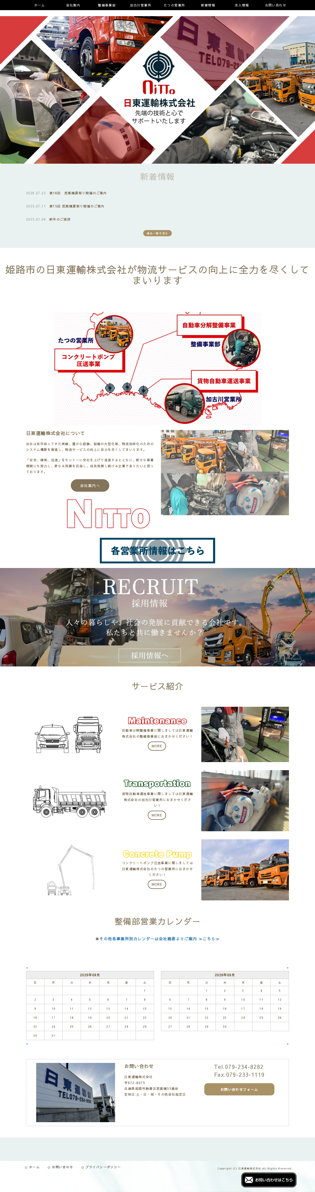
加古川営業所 (140, 5)
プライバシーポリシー (103, 1167)
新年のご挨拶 (60, 219)
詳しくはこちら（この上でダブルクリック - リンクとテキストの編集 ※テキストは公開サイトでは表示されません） (157, 734)
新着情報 (208, 5)
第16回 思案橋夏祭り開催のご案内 (78, 193)
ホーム (39, 5)
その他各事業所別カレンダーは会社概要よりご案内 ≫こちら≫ (159, 938)
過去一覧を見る (157, 233)
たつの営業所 (174, 5)
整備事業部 (107, 5)
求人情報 (242, 5)
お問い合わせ (275, 5)
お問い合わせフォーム (239, 1089)
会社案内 (73, 5)
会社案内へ (90, 485)
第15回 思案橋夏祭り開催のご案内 (77, 206)
